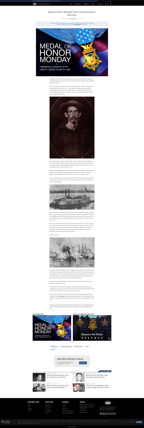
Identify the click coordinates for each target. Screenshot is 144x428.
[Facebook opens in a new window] (103, 1)
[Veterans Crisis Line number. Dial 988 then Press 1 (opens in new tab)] (6, 422)
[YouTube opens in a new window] (110, 1)
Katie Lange (73, 18)
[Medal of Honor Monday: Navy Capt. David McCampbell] (52, 387)
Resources (100, 4)
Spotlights (86, 4)
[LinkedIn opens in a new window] (108, 1)
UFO (106, 4)
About (93, 4)
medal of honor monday (66, 346)
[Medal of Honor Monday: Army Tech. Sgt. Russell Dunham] (91, 377)
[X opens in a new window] (100, 1)
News (70, 4)
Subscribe (83, 362)
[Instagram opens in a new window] (105, 1)
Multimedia (78, 4)
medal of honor (54, 346)
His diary (61, 296)
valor (87, 346)
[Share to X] (79, 18)
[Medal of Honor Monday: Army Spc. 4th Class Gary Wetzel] (52, 377)
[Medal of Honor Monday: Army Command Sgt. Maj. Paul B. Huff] (91, 387)
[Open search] (110, 4)
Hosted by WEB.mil (72, 426)
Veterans (53, 349)
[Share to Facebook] (77, 18)
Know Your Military (78, 346)
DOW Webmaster (77, 24)
